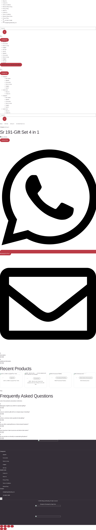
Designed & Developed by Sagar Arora (48, 504)
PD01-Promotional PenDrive (60, 380)
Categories (5, 95)
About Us (5, 1)
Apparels (4, 41)
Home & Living (6, 45)
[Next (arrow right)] (5, 529)
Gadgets (4, 47)
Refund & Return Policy (7, 6)
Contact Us (5, 2)
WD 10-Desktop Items (84, 380)
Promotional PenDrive (61, 377)
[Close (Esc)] (12, 526)
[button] (11, 64)
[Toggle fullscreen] (5, 526)
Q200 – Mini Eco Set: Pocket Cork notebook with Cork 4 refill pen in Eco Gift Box (35, 383)
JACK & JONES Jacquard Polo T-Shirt (11, 380)
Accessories (5, 43)
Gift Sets (4, 49)
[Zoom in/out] (1, 526)
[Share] (8, 526)
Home (1, 123)
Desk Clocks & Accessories (86, 377)
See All (4, 51)
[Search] (4, 32)
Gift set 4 (12, 123)
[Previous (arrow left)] (1, 529)
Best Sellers (8, 97)
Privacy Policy (6, 8)
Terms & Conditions (7, 4)
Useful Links (5, 109)
